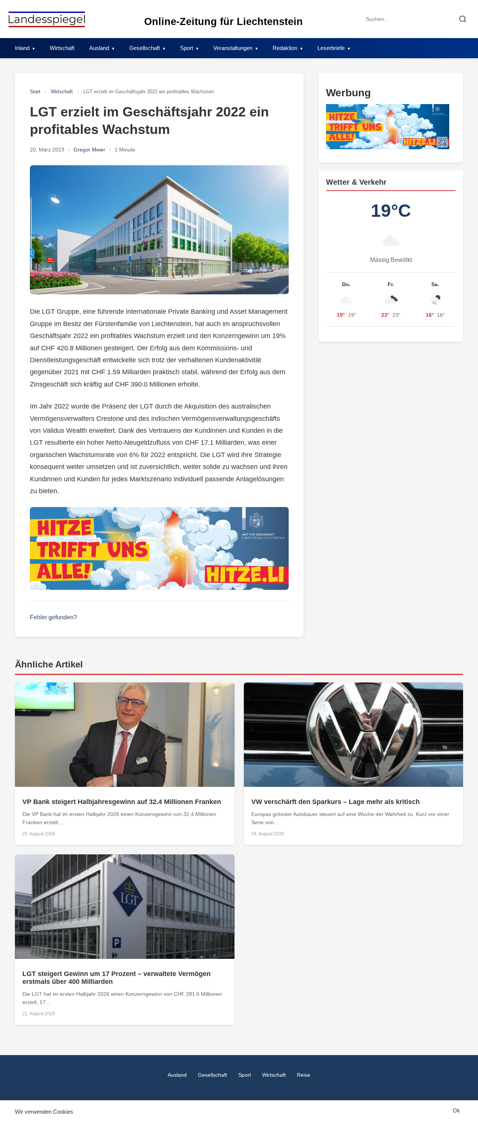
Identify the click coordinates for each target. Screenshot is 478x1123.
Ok (456, 1110)
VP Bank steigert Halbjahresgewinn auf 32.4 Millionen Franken (121, 802)
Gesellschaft (144, 48)
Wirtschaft (62, 48)
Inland (22, 48)
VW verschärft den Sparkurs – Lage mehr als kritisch (335, 802)
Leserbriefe (331, 48)
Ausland (99, 48)
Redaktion (285, 48)
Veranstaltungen (232, 48)
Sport (186, 48)
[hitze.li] (159, 548)
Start (35, 91)
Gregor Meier (89, 150)
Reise (303, 1075)
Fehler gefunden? (53, 617)
